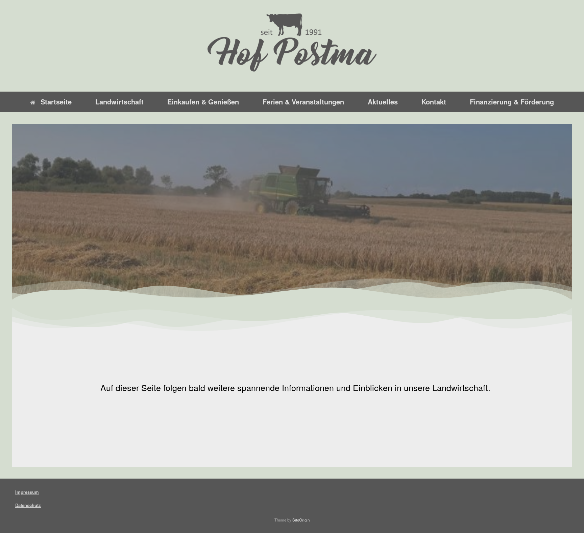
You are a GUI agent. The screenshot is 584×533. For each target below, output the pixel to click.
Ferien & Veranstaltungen (303, 101)
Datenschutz (28, 505)
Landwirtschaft (119, 101)
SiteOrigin (301, 520)
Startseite (56, 101)
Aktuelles (383, 101)
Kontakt (433, 101)
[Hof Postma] (292, 43)
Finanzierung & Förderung (512, 101)
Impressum (27, 492)
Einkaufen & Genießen (203, 101)
